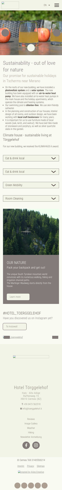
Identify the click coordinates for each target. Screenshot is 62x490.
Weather (31, 428)
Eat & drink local (14, 158)
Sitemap (41, 466)
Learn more (15, 296)
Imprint (20, 466)
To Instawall (11, 326)
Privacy (30, 466)
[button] (5, 33)
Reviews (31, 419)
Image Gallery (31, 423)
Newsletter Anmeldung (31, 437)
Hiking (31, 432)
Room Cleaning (14, 198)
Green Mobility (13, 185)
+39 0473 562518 (31, 404)
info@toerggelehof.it (31, 408)
